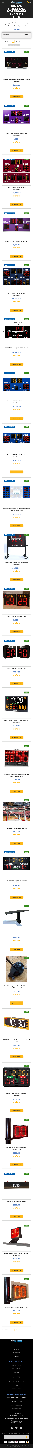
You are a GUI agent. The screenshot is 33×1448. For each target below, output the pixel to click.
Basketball (16, 1365)
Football (16, 1378)
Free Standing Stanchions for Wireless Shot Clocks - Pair (16, 987)
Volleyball (16, 1369)
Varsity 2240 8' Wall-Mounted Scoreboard (16, 188)
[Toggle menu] (5, 2)
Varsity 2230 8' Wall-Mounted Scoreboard (16, 402)
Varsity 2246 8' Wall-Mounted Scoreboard (16, 294)
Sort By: (4, 45)
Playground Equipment (16, 1398)
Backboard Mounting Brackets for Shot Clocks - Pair (16, 1254)
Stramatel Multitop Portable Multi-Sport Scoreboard (16, 81)
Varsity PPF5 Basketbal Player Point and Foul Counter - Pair (16, 510)
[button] (16, 35)
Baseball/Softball (16, 1382)
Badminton (16, 1389)
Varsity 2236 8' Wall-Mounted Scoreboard (16, 456)
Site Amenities (16, 1402)
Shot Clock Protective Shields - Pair (16, 1307)
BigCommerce (24, 1445)
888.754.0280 (17, 1421)
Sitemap (21, 1446)
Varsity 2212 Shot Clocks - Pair (16, 616)
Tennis (16, 1385)
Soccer (16, 1372)
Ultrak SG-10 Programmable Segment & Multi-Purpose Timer (16, 775)
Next (20, 41)
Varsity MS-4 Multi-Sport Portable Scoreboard (16, 564)
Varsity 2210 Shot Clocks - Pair (16, 668)
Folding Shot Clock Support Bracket (16, 828)
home (16, 1346)
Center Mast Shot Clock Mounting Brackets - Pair (16, 1149)
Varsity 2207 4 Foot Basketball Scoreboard (16, 881)
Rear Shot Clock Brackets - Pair (16, 934)
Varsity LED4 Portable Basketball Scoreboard (16, 1095)
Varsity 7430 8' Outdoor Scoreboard (16, 241)
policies (16, 1356)
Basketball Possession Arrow (16, 1201)
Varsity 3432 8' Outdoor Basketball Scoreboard (16, 348)
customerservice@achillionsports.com (17, 1419)
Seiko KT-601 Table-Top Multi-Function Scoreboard (16, 721)
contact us (16, 1353)
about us (16, 1349)
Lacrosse (16, 1376)
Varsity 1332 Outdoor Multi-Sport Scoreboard (16, 134)
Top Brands (16, 1409)
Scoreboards (16, 1405)
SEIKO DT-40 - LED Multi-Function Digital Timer (16, 1041)
